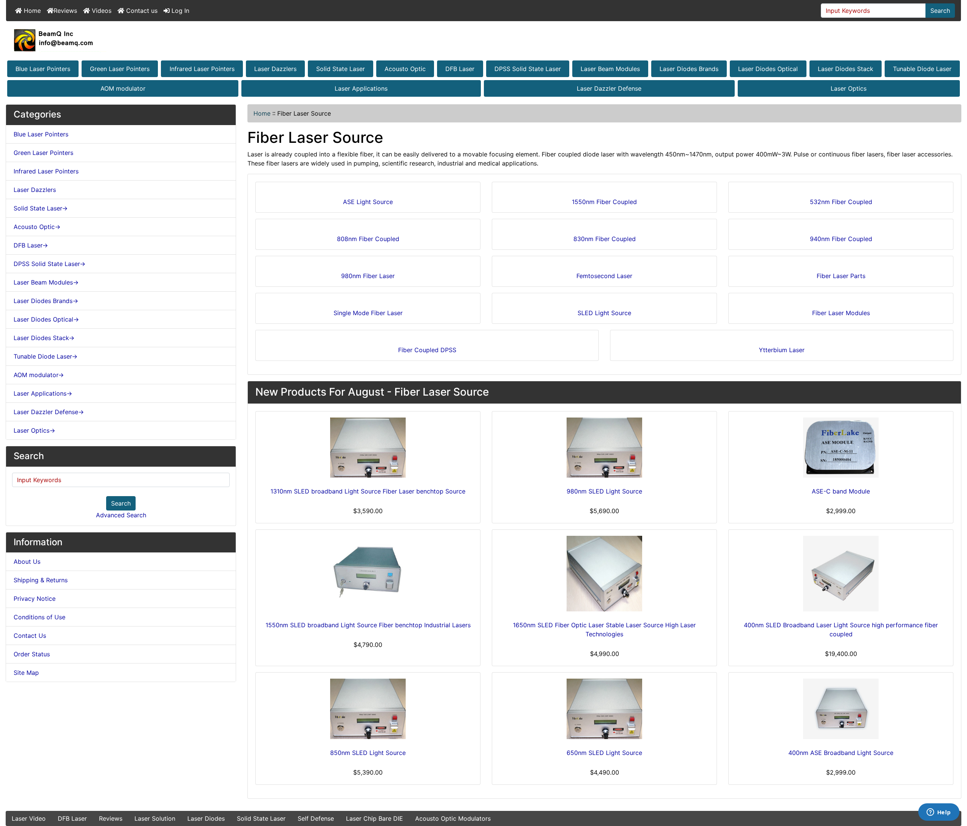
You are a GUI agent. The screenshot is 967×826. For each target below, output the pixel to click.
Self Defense (316, 818)
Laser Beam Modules (610, 69)
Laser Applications (361, 88)
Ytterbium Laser (782, 350)
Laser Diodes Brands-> (46, 301)
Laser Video (29, 818)
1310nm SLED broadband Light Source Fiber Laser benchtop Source (367, 491)
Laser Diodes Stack (845, 69)
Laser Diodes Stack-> (44, 338)
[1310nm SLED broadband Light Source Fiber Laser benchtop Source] (368, 448)
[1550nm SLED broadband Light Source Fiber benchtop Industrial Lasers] (368, 573)
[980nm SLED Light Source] (604, 448)
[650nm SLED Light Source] (604, 709)
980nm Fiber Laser (368, 276)
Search (940, 10)
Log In (179, 10)
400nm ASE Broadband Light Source (840, 752)
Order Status (32, 654)
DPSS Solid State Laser (527, 69)
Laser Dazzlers (275, 69)
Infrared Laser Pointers (202, 69)
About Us (27, 561)
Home (31, 10)
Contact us (141, 10)
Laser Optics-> (34, 430)
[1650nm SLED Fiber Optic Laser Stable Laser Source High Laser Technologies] (604, 573)
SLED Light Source (604, 313)
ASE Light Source (368, 202)
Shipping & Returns (41, 580)
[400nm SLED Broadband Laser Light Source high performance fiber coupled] (841, 573)
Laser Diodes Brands (689, 69)
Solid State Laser (340, 69)
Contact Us (30, 635)
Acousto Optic (405, 69)
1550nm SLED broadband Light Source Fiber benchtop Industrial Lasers (368, 625)
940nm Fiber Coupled (841, 239)
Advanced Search (121, 515)
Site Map (26, 672)
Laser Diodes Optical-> (46, 319)
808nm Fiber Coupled (368, 239)
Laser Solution (154, 818)
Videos (100, 10)
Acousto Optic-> (37, 226)
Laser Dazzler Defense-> (49, 412)
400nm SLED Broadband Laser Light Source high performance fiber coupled (841, 629)
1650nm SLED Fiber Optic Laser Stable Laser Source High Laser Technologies (604, 629)
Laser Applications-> (43, 393)
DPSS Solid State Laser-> (49, 264)
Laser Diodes (206, 818)
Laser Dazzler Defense (609, 88)
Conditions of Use (39, 617)
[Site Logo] (483, 40)
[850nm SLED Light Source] (368, 709)
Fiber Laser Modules (841, 313)
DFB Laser (459, 69)
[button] (953, 788)
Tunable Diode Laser (922, 69)
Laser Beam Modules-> (46, 282)
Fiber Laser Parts (841, 276)
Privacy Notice (35, 598)
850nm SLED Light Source (368, 752)
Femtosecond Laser (604, 276)
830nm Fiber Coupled (604, 239)
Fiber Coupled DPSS (427, 350)
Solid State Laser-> (41, 208)
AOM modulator (122, 88)
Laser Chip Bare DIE (374, 818)
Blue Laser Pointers (42, 69)
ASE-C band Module (841, 491)
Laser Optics (849, 88)
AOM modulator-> (39, 375)
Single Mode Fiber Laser (368, 313)
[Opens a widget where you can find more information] (938, 812)
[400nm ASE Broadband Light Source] (841, 709)
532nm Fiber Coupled (841, 202)
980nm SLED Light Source (604, 491)
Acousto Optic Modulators (453, 818)
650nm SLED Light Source (604, 752)
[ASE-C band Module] (841, 448)
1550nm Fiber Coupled (604, 202)
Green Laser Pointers (120, 69)
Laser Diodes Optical (768, 69)
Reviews (65, 10)
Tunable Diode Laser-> (45, 356)
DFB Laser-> (31, 245)
